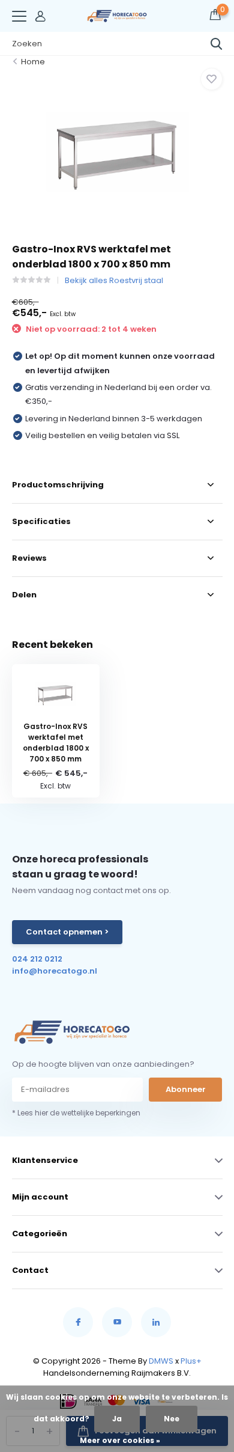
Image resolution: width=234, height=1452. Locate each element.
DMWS (161, 1361)
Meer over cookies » (120, 1440)
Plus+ (191, 1361)
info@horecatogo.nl (54, 971)
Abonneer (186, 1089)
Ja (117, 1419)
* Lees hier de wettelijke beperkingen (76, 1113)
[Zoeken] (217, 44)
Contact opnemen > (67, 932)
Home (33, 61)
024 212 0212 (37, 959)
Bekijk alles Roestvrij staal (114, 280)
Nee (171, 1419)
